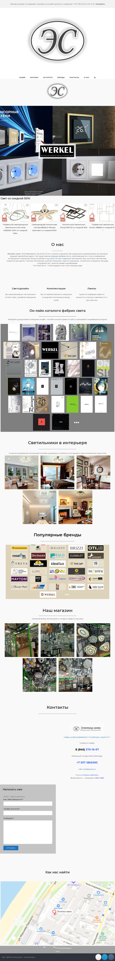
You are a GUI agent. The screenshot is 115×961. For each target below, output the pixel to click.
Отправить (10, 848)
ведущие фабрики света (61, 256)
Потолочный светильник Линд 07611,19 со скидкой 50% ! (28, 227)
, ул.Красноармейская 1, (79, 737)
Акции (22, 77)
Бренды (61, 77)
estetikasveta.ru (89, 769)
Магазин (34, 77)
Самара (67, 737)
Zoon (58, 951)
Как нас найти (57, 872)
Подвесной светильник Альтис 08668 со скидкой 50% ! (58, 227)
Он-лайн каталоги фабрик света (58, 311)
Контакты (74, 77)
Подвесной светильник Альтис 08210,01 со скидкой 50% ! (87, 227)
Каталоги (48, 77)
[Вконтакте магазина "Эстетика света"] (111, 957)
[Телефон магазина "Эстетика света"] (98, 957)
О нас (86, 77)
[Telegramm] (105, 957)
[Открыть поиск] (95, 78)
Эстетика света (29, 957)
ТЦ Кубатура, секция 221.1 (100, 737)
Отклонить (100, 4)
